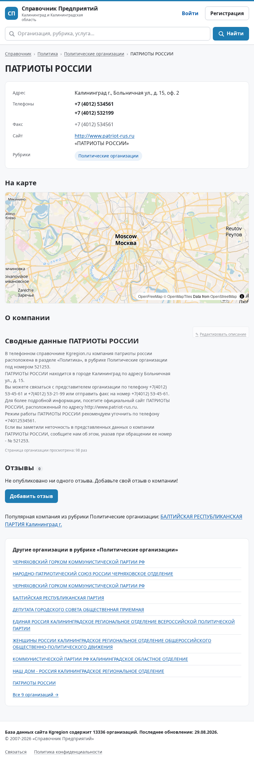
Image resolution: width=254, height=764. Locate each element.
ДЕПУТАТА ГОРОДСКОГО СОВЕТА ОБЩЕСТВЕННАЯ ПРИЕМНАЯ (78, 609)
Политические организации (94, 54)
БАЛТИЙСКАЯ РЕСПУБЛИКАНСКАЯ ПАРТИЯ (58, 598)
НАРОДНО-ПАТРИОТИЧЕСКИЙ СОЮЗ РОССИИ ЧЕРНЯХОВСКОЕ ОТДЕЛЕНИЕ (93, 574)
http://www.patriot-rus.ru (104, 135)
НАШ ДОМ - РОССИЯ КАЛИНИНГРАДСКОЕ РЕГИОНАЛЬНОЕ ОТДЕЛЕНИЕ (88, 671)
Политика (47, 54)
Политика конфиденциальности (68, 752)
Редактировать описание (220, 334)
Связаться (16, 752)
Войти (190, 13)
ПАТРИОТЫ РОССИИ (34, 683)
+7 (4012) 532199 (94, 112)
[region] (127, 247)
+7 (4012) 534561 (94, 104)
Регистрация (227, 13)
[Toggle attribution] (242, 296)
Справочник (18, 54)
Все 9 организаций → (36, 694)
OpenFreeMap (150, 296)
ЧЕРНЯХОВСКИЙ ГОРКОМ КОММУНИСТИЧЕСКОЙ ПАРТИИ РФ (79, 562)
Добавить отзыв (31, 496)
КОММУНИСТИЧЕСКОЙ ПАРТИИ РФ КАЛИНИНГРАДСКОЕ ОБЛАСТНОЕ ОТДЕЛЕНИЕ (100, 659)
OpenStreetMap (223, 296)
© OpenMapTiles (178, 296)
